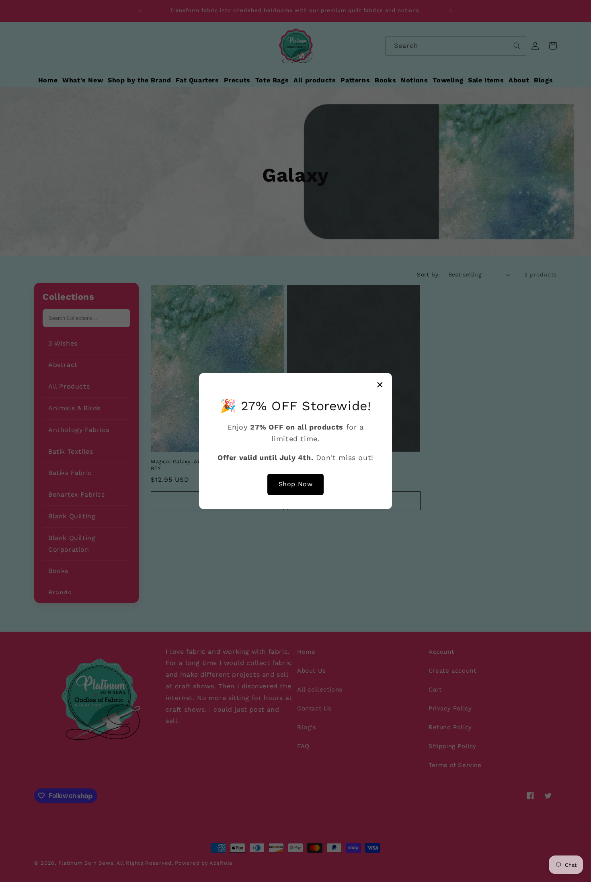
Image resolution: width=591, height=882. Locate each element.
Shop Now (296, 484)
